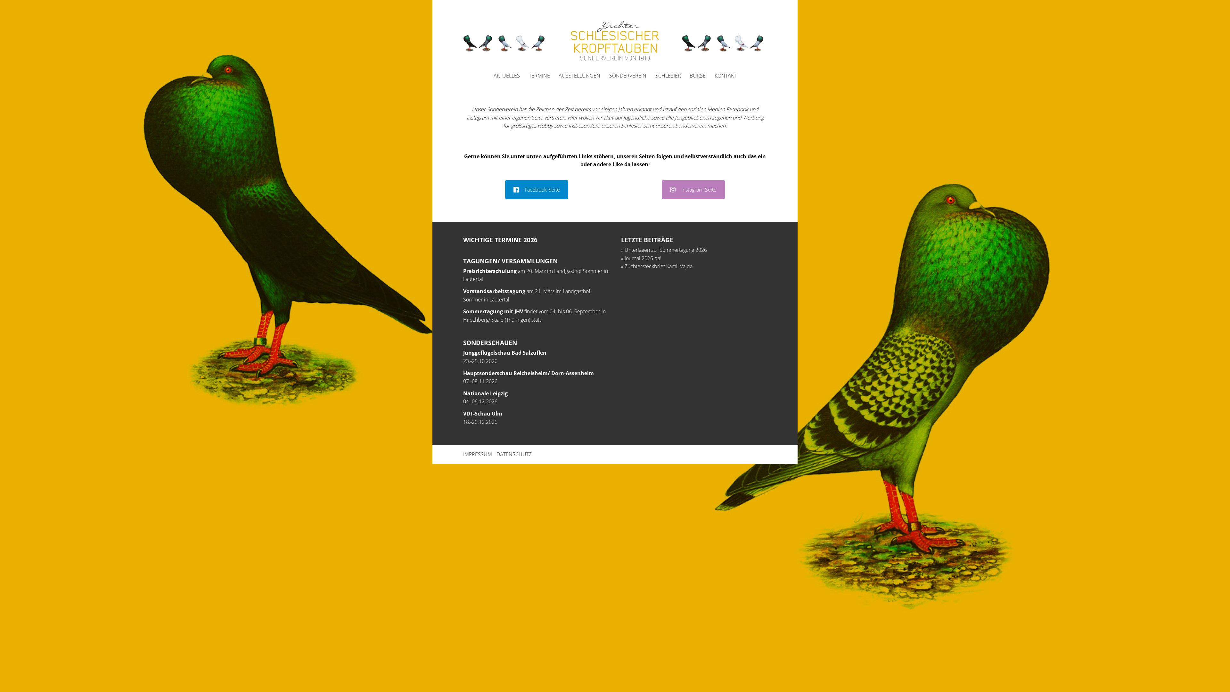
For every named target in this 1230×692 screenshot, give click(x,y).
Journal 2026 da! (643, 258)
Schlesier (668, 75)
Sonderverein (627, 75)
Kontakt (725, 75)
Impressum (477, 454)
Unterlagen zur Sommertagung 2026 (666, 249)
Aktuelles (507, 75)
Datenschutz (514, 454)
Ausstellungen (579, 75)
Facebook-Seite (542, 189)
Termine (539, 75)
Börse (698, 75)
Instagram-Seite (699, 189)
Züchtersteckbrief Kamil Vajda (659, 266)
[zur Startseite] (615, 41)
